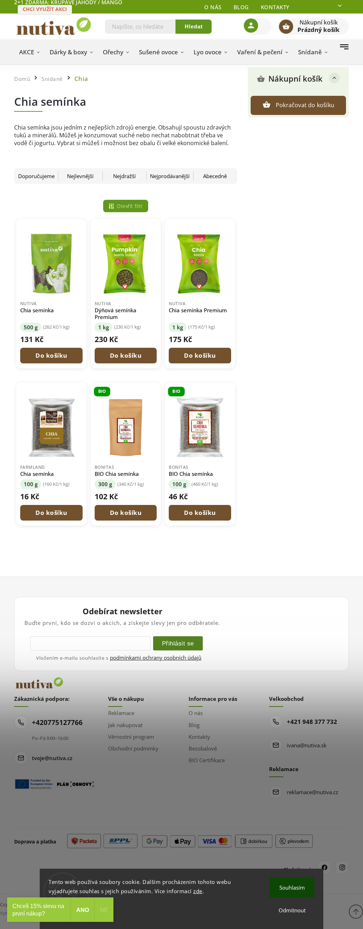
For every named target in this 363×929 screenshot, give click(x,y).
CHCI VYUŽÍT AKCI (45, 9)
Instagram (342, 867)
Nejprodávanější (170, 176)
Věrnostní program (131, 736)
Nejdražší (124, 176)
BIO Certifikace (207, 760)
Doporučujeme (36, 176)
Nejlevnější (80, 176)
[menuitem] (29, 52)
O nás (213, 7)
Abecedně (215, 176)
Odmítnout (292, 910)
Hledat (194, 26)
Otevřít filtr (130, 206)
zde (197, 891)
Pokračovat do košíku (305, 105)
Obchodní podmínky (133, 748)
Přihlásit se (178, 643)
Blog (241, 7)
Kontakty (275, 7)
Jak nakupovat (125, 725)
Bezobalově (203, 748)
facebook (324, 867)
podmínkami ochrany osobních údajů (155, 657)
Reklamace (121, 712)
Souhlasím (292, 887)
